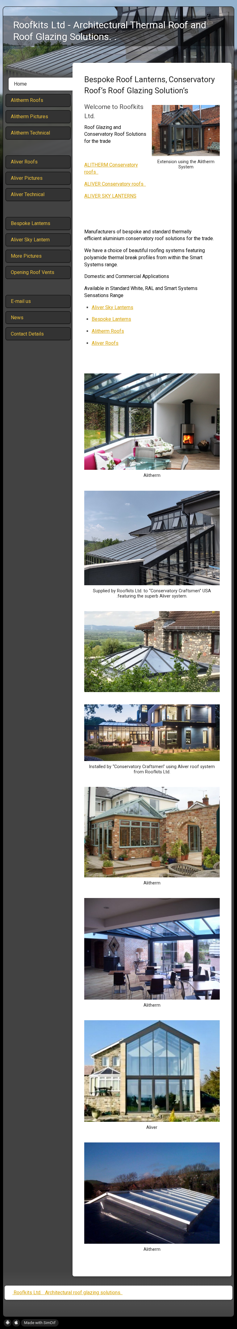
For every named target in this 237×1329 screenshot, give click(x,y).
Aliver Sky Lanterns (112, 307)
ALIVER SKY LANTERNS (110, 196)
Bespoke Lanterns (111, 319)
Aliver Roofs (105, 343)
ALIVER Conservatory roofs (115, 184)
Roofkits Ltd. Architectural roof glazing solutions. (67, 1292)
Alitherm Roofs (108, 331)
